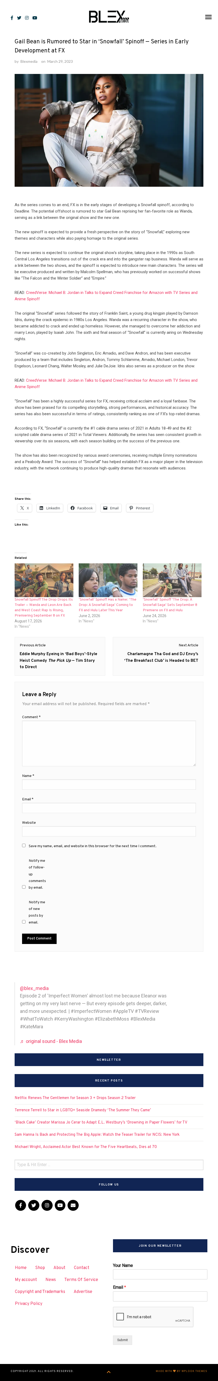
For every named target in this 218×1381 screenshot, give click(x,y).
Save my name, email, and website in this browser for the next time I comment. (93, 846)
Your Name (123, 1265)
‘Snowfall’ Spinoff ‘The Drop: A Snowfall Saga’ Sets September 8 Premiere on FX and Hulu (170, 605)
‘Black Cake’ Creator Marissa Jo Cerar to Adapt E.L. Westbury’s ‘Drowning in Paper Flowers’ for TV (101, 1122)
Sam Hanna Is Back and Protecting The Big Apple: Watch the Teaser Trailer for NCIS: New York (97, 1134)
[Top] (109, 1372)
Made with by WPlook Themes (181, 1371)
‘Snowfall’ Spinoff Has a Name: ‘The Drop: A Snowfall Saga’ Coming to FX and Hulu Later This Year (107, 605)
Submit (122, 1340)
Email (119, 1287)
